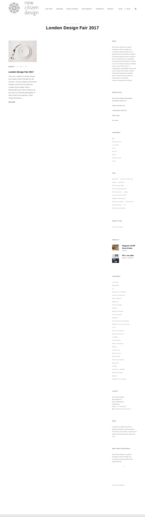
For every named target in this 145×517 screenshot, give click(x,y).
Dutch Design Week (118, 185)
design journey (116, 141)
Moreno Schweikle (117, 311)
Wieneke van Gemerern (119, 292)
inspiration (100, 9)
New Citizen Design (118, 201)
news (113, 148)
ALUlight (114, 366)
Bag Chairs (115, 179)
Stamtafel (115, 318)
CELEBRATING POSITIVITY (119, 110)
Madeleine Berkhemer (118, 198)
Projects (111, 9)
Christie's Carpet (117, 305)
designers (59, 9)
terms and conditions (118, 485)
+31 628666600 (121, 406)
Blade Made (115, 285)
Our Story (49, 9)
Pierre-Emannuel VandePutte (120, 321)
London (125, 192)
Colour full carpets (117, 227)
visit (124, 205)
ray (113, 288)
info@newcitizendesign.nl (123, 409)
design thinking (72, 9)
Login (120, 9)
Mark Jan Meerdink (117, 343)
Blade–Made (116, 115)
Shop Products (87, 9)
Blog (113, 138)
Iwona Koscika (116, 340)
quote (114, 154)
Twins (114, 327)
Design (114, 182)
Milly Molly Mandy (117, 372)
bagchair (114, 376)
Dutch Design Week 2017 (119, 189)
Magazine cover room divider (121, 324)
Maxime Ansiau (116, 353)
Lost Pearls (115, 120)
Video (114, 161)
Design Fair (121, 182)
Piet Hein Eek (130, 201)
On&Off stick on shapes (119, 379)
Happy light (115, 363)
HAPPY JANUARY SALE (118, 105)
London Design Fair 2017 (21, 72)
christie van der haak (126, 179)
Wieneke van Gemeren (119, 208)
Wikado (114, 347)
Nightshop (115, 301)
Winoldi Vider (116, 356)
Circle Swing (116, 350)
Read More (11, 102)
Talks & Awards (116, 158)
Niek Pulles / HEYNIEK (118, 369)
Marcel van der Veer (118, 334)
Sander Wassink (116, 205)
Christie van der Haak (118, 295)
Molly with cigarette (118, 359)
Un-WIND (115, 337)
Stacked (114, 308)
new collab (115, 145)
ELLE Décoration (117, 192)
